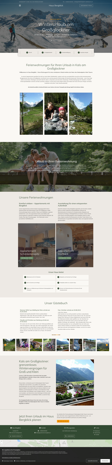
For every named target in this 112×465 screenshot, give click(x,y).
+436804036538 (43, 430)
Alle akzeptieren (105, 460)
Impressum (97, 430)
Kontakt (97, 434)
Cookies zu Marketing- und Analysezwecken (25, 461)
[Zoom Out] (2, 443)
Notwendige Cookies (8, 461)
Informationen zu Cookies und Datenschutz (11, 457)
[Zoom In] (2, 441)
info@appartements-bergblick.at (43, 432)
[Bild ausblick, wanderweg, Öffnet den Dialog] (31, 114)
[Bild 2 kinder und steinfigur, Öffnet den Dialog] (56, 114)
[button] (86, 5)
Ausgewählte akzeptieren (93, 460)
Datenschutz (97, 432)
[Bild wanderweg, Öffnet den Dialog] (80, 114)
